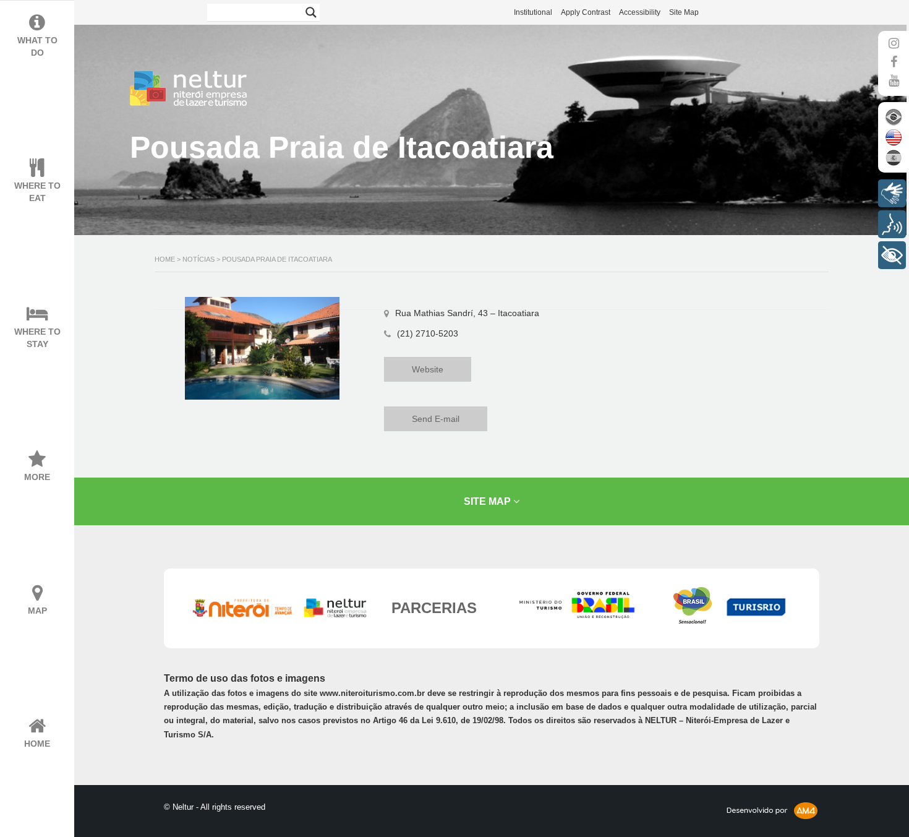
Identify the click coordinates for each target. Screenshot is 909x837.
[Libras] (892, 193)
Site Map (684, 12)
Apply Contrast (585, 12)
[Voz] (892, 224)
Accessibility (639, 12)
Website (427, 369)
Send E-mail (435, 419)
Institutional (533, 12)
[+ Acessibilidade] (892, 255)
